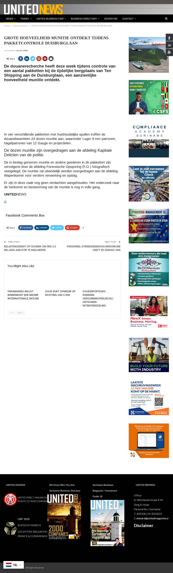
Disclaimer (143, 525)
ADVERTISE (110, 18)
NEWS (9, 18)
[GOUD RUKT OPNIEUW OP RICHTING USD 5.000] (62, 278)
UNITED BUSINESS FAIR (50, 18)
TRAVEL (24, 18)
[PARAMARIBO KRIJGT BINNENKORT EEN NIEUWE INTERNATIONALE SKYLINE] (25, 278)
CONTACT (128, 18)
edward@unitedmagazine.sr (153, 518)
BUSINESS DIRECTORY (84, 18)
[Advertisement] (62, 108)
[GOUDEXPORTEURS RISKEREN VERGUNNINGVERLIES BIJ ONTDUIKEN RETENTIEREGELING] (100, 278)
